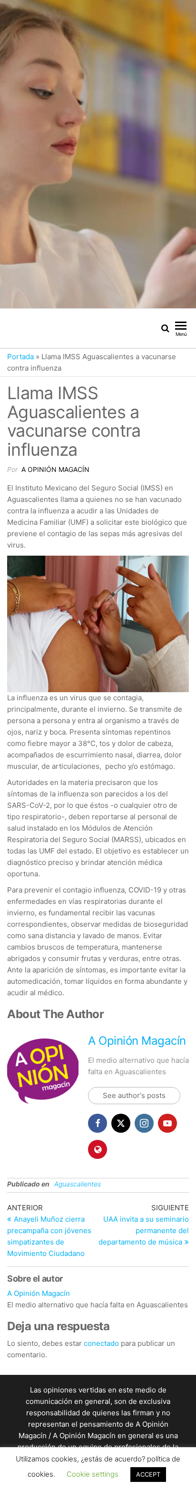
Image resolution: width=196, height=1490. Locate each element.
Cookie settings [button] (92, 1474)
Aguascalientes (77, 1184)
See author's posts (134, 1095)
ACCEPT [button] (148, 1474)
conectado (101, 1343)
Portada (20, 356)
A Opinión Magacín (55, 469)
